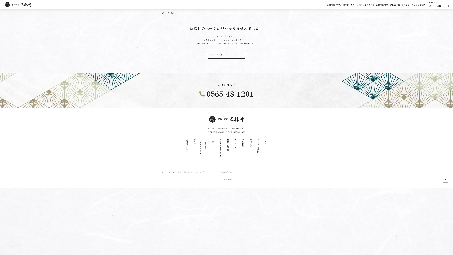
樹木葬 (194, 142)
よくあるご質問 (258, 146)
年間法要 (243, 143)
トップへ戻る (217, 54)
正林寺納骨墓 (382, 4)
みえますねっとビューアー (200, 152)
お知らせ (250, 143)
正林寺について (187, 146)
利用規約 (221, 172)
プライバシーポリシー (209, 172)
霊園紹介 (205, 145)
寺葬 (213, 141)
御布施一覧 (235, 144)
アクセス (265, 143)
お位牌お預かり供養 (220, 148)
